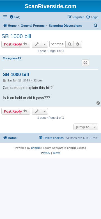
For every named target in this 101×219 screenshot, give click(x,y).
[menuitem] (14, 17)
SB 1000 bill (16, 36)
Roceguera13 (12, 58)
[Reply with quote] (85, 63)
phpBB (35, 147)
